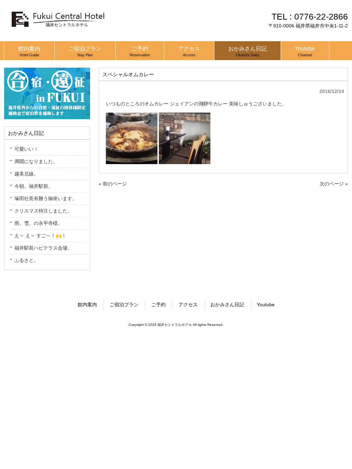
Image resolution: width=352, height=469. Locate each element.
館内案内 (87, 304)
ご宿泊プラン (124, 304)
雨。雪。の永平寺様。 (38, 223)
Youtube (266, 304)
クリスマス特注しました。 (43, 211)
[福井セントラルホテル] (57, 30)
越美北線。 (26, 173)
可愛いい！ (26, 149)
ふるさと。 (26, 260)
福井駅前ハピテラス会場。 (43, 248)
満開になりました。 (36, 161)
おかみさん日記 (227, 304)
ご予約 (158, 304)
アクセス (188, 304)
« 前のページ (113, 183)
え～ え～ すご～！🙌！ (40, 235)
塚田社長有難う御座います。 (45, 198)
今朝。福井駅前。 (33, 186)
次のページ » (334, 183)
